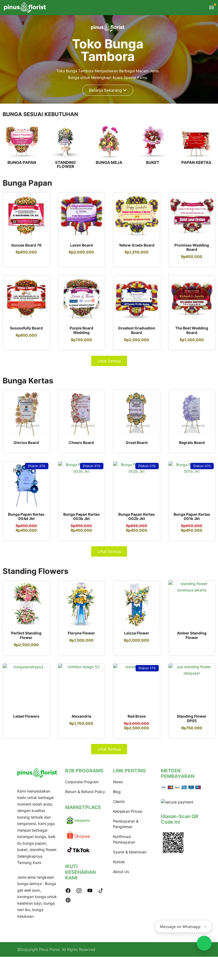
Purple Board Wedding (81, 330)
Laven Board (81, 245)
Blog (117, 791)
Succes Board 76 (26, 245)
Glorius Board (26, 442)
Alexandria (81, 716)
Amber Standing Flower (192, 635)
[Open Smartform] (204, 943)
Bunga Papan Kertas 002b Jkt (136, 516)
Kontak (119, 861)
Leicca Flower (136, 633)
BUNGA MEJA (109, 162)
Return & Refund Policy (85, 791)
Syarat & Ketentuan (129, 852)
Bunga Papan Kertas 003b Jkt (81, 516)
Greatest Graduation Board (136, 330)
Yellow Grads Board (136, 245)
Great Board (137, 442)
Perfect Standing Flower (26, 635)
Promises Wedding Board (191, 247)
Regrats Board (192, 442)
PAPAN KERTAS (196, 162)
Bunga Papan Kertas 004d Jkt (26, 516)
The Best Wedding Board (191, 330)
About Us (121, 871)
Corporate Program (82, 782)
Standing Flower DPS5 (192, 718)
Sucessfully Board (26, 328)
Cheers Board (81, 442)
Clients (119, 801)
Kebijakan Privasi (127, 811)
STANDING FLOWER (65, 164)
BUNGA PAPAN (21, 162)
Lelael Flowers (26, 716)
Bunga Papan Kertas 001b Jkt (192, 516)
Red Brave (137, 716)
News (118, 782)
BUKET (152, 162)
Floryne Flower (81, 633)
